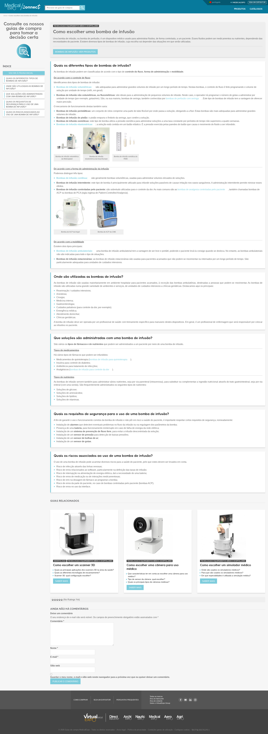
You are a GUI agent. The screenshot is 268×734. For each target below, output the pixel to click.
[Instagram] (195, 700)
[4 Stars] (59, 600)
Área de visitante (156, 701)
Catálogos (256, 9)
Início (5, 15)
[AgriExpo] (180, 717)
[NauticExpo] (140, 717)
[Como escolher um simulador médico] (231, 535)
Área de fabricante (157, 699)
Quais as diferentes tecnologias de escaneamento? (77, 573)
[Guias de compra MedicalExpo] (23, 51)
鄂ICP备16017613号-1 (201, 730)
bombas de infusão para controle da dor (89, 369)
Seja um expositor (257, 2)
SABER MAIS (61, 581)
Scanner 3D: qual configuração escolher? (72, 575)
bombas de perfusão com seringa (182, 98)
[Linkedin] (190, 700)
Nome (54, 648)
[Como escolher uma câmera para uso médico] (158, 535)
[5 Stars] (62, 600)
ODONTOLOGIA (60, 561)
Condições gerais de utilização (160, 730)
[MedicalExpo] (22, 6)
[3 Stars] (57, 600)
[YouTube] (185, 700)
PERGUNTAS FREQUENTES (127, 700)
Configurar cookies (182, 730)
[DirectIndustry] (114, 717)
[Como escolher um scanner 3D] (84, 535)
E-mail (54, 657)
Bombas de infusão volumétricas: (74, 87)
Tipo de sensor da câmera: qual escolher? (146, 579)
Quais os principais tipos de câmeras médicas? (148, 582)
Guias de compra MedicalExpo (77, 730)
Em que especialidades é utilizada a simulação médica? (226, 575)
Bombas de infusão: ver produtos (75, 52)
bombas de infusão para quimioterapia (108, 359)
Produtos (240, 9)
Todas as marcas (156, 696)
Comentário (57, 621)
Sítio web (55, 665)
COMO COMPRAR (81, 700)
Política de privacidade (137, 730)
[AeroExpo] (168, 717)
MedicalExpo (237, 2)
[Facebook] (181, 700)
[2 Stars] (55, 600)
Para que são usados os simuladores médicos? (222, 573)
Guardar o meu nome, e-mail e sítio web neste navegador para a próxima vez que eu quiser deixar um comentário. (110, 677)
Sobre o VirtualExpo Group (160, 703)
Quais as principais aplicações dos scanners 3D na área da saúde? (84, 570)
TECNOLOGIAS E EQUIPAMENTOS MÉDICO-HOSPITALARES (76, 26)
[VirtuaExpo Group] (95, 717)
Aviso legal (121, 730)
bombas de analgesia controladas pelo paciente (201, 189)
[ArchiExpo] (127, 717)
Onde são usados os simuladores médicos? (220, 570)
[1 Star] (53, 600)
